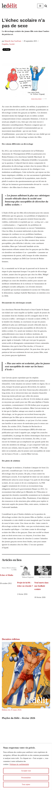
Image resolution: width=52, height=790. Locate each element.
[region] (26, 767)
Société (12, 44)
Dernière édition (11, 639)
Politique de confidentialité (19, 764)
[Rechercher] (45, 5)
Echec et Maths (6, 575)
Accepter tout (26, 771)
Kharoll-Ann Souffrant (13, 41)
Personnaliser (26, 778)
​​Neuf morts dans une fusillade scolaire (41, 586)
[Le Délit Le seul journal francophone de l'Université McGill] (9, 6)
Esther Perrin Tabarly (36, 98)
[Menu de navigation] (40, 6)
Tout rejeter (26, 784)
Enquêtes (5, 44)
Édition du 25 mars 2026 (11, 710)
